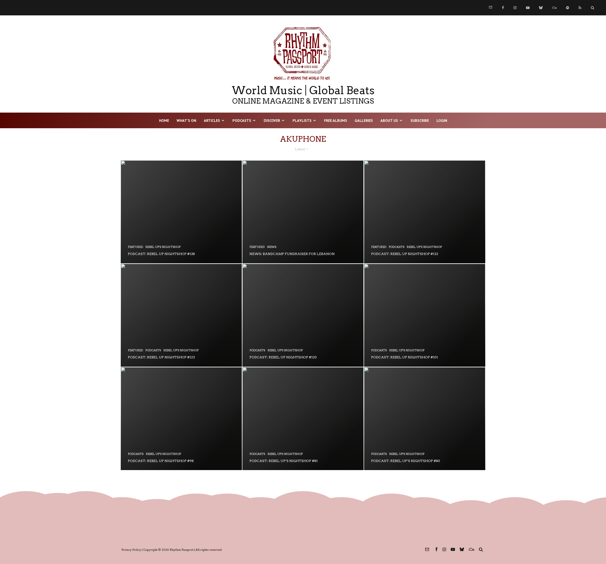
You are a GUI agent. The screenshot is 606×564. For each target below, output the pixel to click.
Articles (212, 120)
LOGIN (442, 120)
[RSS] (580, 7)
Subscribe (419, 120)
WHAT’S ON (186, 120)
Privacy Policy (131, 549)
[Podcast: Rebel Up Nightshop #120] (303, 315)
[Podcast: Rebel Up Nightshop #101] (424, 315)
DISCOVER (272, 120)
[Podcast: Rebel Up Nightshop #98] (181, 418)
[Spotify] (567, 7)
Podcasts (241, 120)
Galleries (364, 120)
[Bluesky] (540, 7)
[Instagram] (515, 7)
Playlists (302, 120)
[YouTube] (527, 7)
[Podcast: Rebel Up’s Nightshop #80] (424, 418)
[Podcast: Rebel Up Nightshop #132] (424, 211)
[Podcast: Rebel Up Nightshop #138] (181, 211)
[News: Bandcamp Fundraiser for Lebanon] (303, 211)
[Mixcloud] (554, 7)
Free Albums (335, 120)
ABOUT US (389, 120)
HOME (164, 120)
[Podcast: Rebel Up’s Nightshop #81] (303, 418)
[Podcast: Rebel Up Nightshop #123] (181, 315)
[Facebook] (503, 7)
